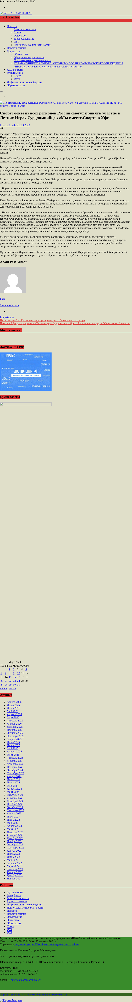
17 (18, 677)
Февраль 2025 (15, 757)
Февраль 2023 (15, 832)
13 (2, 677)
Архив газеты (15, 69)
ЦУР (16, 41)
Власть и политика (25, 29)
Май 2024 (12, 785)
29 (10, 684)
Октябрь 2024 (15, 770)
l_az (2, 298)
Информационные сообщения (24, 82)
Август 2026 (14, 701)
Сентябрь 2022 (15, 847)
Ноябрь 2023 (14, 804)
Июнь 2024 (13, 782)
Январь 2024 (14, 798)
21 (6, 680)
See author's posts (9, 305)
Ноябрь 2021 (14, 878)
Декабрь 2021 (15, 875)
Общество (20, 35)
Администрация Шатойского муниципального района (46, 944)
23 (14, 680)
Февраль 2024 (15, 794)
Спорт (17, 32)
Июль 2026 (13, 705)
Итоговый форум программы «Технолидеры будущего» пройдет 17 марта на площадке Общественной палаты (65, 323)
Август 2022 (14, 850)
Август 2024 (14, 776)
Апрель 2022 (14, 863)
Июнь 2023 (13, 819)
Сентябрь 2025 (15, 736)
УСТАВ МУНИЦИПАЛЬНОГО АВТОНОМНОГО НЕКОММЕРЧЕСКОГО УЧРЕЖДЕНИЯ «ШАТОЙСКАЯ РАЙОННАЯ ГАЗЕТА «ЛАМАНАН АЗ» (68, 65)
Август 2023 (14, 813)
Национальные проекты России (32, 44)
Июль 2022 (13, 853)
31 (18, 684)
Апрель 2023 (14, 825)
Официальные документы (29, 57)
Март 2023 (13, 828)
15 (10, 677)
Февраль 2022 (15, 869)
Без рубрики (7, 317)
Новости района (16, 47)
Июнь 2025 (13, 745)
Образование (14, 916)
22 (10, 680)
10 (18, 673)
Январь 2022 (14, 872)
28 (6, 684)
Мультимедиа (15, 72)
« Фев (3, 688)
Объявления (21, 54)
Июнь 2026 (13, 708)
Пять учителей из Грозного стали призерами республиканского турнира (42, 320)
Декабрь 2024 (15, 763)
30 (14, 684)
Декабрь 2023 (15, 801)
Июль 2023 (13, 816)
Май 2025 (12, 748)
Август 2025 (14, 739)
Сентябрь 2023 (15, 810)
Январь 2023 (14, 835)
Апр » (12, 688)
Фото (17, 78)
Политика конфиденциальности (32, 60)
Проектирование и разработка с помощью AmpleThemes (34, 994)
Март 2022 (13, 866)
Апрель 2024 (14, 788)
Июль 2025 (13, 742)
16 (14, 677)
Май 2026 (12, 711)
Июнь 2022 (13, 856)
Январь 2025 (14, 760)
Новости (12, 26)
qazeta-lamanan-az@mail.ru (26, 979)
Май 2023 (12, 822)
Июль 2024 (13, 779)
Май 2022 (12, 859)
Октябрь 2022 (15, 844)
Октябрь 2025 (15, 732)
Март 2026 (13, 717)
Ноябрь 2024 (14, 767)
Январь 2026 (14, 723)
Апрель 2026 (14, 714)
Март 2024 (13, 791)
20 (2, 680)
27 (2, 684)
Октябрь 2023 (15, 807)
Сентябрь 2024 (15, 773)
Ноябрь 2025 (14, 729)
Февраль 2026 (15, 720)
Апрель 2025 (14, 751)
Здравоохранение (24, 38)
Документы (13, 51)
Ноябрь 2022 (14, 841)
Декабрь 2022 (15, 838)
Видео (17, 75)
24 (18, 680)
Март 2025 (13, 754)
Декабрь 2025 (15, 726)
